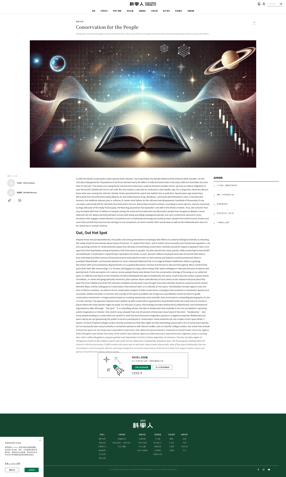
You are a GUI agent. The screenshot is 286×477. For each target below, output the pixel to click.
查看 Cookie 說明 (12, 463)
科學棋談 (157, 450)
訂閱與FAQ (102, 446)
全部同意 (32, 470)
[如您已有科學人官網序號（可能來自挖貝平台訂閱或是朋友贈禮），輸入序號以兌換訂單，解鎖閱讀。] (141, 373)
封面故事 (142, 439)
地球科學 (184, 446)
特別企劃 (130, 11)
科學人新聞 (142, 442)
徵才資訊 (166, 11)
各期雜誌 (142, 11)
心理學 (171, 446)
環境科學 (80, 21)
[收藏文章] (20, 200)
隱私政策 (102, 458)
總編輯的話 (122, 439)
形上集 (157, 439)
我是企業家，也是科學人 (122, 442)
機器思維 (157, 446)
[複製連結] (9, 200)
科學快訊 (104, 11)
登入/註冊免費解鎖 (162, 367)
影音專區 (178, 11)
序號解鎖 (135, 373)
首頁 (93, 11)
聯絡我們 (102, 450)
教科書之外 (158, 442)
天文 (184, 450)
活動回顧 (190, 11)
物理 (184, 439)
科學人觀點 (122, 446)
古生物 (171, 442)
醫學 (171, 439)
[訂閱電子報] (259, 3)
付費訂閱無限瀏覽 (141, 367)
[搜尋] (281, 3)
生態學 (171, 450)
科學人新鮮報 (142, 450)
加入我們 (102, 454)
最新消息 (102, 442)
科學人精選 (117, 11)
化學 (184, 442)
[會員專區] (264, 3)
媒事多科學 (158, 454)
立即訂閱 (154, 11)
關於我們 (102, 439)
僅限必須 (12, 470)
